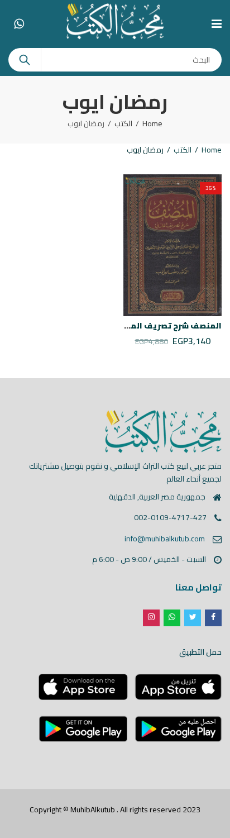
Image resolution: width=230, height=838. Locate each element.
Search (24, 60)
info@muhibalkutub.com (164, 538)
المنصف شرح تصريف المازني (168, 325)
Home (152, 123)
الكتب (123, 123)
